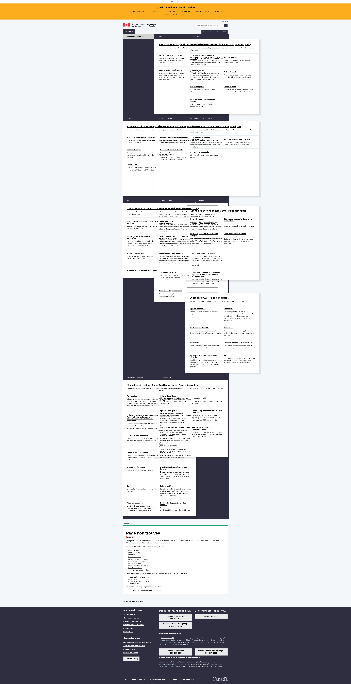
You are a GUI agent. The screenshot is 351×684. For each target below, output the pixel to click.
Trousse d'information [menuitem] (136, 467)
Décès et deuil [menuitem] (230, 87)
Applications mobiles (159, 680)
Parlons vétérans (211, 616)
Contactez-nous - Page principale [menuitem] (178, 385)
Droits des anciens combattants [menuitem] (197, 202)
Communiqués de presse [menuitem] (137, 435)
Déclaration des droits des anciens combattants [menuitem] (238, 220)
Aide (125, 680)
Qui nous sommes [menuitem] (197, 309)
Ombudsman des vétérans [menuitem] (235, 234)
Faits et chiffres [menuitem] (166, 486)
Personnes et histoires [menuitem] (168, 238)
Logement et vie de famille (138, 566)
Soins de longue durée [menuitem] (199, 152)
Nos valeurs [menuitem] (228, 309)
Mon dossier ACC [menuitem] (199, 398)
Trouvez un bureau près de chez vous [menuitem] (174, 427)
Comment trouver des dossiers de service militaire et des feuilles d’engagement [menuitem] (206, 274)
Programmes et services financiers (140, 561)
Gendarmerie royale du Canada (139, 570)
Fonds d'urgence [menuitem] (197, 87)
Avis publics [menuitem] (132, 396)
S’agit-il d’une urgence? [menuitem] (168, 411)
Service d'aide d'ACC (167, 638)
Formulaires (132, 555)
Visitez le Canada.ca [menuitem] (134, 37)
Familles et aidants (135, 568)
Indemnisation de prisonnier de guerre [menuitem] (203, 100)
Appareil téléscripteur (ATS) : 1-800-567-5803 (211, 652)
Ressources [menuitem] (228, 328)
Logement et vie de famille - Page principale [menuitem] (215, 126)
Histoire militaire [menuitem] (166, 224)
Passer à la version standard (175, 14)
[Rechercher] (226, 25)
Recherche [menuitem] (194, 343)
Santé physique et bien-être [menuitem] (170, 70)
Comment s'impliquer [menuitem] (168, 272)
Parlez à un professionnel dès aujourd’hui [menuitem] (139, 237)
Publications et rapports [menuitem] (133, 625)
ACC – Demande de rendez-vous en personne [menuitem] (173, 399)
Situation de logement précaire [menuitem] (237, 140)
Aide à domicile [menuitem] (230, 72)
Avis (175, 680)
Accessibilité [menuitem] (129, 614)
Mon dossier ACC (134, 552)
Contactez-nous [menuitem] (164, 377)
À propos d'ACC (133, 584)
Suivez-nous (132, 659)
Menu (129, 32)
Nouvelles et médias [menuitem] (134, 377)
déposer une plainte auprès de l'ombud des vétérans (205, 666)
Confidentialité (187, 680)
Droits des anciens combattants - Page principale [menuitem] (218, 210)
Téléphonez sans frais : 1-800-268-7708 (175, 652)
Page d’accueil (133, 550)
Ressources (132, 579)
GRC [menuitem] (128, 201)
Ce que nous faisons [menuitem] (132, 621)
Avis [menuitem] (225, 355)
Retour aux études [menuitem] (166, 154)
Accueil (126, 523)
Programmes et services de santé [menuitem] (141, 137)
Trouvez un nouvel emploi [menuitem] (169, 137)
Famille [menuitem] (129, 119)
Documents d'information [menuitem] (137, 452)
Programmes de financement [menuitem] (204, 253)
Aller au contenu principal (176, 1)
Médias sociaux (139, 680)
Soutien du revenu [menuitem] (231, 58)
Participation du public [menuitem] (199, 328)
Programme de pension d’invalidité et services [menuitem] (142, 222)
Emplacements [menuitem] (129, 649)
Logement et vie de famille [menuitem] (171, 150)
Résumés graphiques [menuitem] (135, 503)
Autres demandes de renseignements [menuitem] (201, 428)
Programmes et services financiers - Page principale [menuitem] (220, 44)
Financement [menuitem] (195, 37)
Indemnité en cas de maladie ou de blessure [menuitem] (205, 58)
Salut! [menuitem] (129, 486)
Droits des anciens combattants (139, 581)
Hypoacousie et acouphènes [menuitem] (170, 55)
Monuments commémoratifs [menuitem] (171, 253)
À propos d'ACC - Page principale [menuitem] (209, 297)
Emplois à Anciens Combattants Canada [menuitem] (203, 356)
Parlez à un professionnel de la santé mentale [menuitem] (207, 412)
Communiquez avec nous (135, 590)
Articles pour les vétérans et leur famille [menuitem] (173, 468)
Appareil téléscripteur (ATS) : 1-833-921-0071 (175, 625)
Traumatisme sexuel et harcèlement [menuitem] (142, 270)
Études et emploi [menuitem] (134, 150)
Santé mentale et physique (138, 559)
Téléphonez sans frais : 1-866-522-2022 (175, 617)
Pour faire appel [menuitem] (197, 219)
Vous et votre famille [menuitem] (135, 253)
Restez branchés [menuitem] (130, 653)
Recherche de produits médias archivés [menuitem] (173, 504)
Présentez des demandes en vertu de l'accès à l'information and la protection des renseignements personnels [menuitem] (142, 418)
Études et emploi (134, 563)
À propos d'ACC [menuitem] (195, 290)
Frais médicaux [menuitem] (196, 72)
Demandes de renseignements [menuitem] (137, 642)
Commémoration (134, 557)
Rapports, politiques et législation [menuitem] (238, 343)
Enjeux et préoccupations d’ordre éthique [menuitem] (204, 235)
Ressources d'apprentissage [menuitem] (170, 291)
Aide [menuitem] (161, 444)
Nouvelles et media (143, 577)
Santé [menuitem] (160, 37)
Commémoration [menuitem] (165, 201)
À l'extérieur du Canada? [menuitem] (134, 646)
